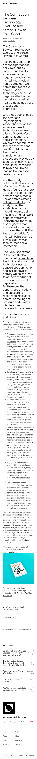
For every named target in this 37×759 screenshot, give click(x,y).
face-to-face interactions (17, 412)
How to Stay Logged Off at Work (12, 680)
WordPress (30, 755)
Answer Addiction (10, 3)
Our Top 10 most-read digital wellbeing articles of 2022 (14, 689)
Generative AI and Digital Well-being (18, 629)
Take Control (11, 41)
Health (5, 41)
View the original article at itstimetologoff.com (13, 608)
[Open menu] (33, 3)
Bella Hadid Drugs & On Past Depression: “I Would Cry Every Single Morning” (14, 653)
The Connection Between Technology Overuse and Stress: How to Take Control (14, 663)
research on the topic (18, 259)
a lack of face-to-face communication (16, 134)
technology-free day (22, 384)
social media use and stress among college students (17, 199)
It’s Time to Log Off (15, 39)
